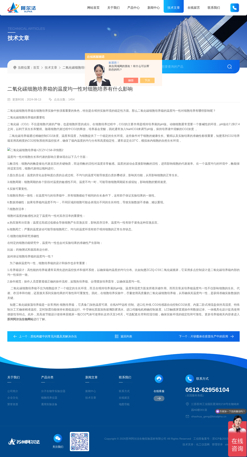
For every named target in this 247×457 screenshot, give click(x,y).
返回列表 (126, 336)
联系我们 (214, 7)
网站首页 (93, 7)
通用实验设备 (49, 404)
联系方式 (124, 391)
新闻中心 (153, 7)
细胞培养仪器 (49, 397)
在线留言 (194, 7)
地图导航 (124, 404)
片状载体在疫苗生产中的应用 (209, 336)
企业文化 (12, 397)
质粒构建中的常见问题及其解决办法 (53, 336)
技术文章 (173, 7)
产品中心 (133, 7)
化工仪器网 (203, 444)
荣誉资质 (12, 404)
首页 (36, 67)
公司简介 (12, 391)
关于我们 (113, 7)
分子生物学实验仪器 (53, 391)
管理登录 (217, 444)
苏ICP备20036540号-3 (226, 438)
